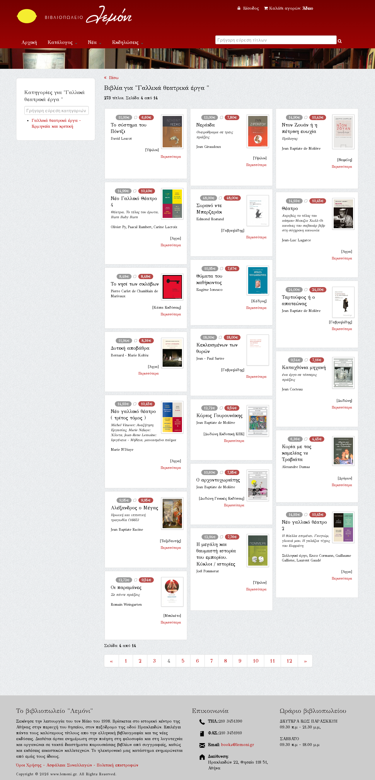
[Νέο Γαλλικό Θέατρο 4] (170, 204)
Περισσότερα (171, 157)
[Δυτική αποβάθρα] (170, 353)
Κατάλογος (60, 42)
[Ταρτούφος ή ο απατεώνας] (341, 302)
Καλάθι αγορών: (291, 8)
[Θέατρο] (341, 214)
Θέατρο (290, 208)
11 (272, 661)
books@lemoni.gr (237, 744)
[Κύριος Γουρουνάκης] (255, 421)
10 (255, 661)
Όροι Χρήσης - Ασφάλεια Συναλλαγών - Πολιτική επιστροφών (77, 765)
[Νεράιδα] (255, 131)
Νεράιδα (205, 125)
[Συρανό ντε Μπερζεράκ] (255, 210)
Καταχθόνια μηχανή (304, 367)
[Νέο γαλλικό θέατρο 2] (341, 527)
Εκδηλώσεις (126, 42)
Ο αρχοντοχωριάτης (218, 480)
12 (289, 661)
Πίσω (112, 77)
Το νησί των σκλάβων (135, 284)
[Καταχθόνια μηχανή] (341, 373)
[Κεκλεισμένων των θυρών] (255, 350)
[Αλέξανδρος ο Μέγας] (170, 513)
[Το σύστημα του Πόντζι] (170, 132)
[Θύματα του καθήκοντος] (255, 280)
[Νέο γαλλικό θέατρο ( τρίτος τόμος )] (170, 417)
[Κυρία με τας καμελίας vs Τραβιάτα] (341, 451)
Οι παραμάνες (126, 587)
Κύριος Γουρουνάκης (219, 415)
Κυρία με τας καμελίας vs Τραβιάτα (296, 453)
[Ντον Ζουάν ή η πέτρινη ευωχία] (341, 132)
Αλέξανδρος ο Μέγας (134, 508)
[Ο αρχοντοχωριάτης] (255, 485)
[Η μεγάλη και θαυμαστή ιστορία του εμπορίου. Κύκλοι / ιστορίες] (255, 550)
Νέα (93, 42)
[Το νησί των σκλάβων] (170, 287)
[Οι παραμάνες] (170, 592)
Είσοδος (251, 8)
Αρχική (29, 42)
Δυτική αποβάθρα (130, 348)
